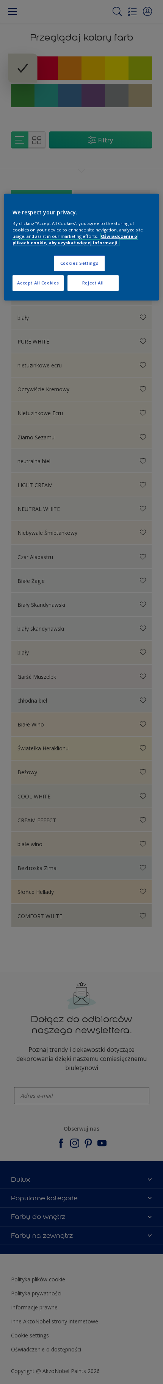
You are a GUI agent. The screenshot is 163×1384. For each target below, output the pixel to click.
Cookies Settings (79, 263)
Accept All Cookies (38, 283)
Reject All (93, 283)
